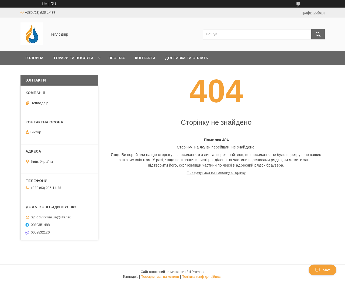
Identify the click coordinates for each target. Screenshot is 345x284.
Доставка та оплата (186, 58)
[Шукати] (318, 34)
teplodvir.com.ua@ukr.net (50, 217)
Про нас (116, 58)
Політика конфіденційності (202, 277)
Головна (34, 58)
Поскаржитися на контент (160, 277)
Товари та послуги (73, 58)
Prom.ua (198, 272)
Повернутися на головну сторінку (216, 172)
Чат (326, 270)
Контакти (145, 58)
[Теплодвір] (31, 44)
